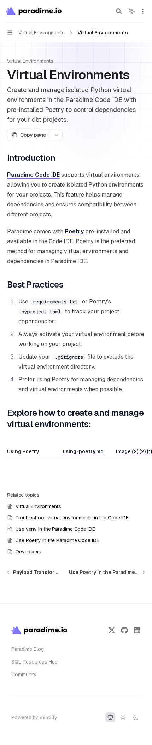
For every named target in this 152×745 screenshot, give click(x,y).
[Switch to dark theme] (136, 717)
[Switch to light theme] (123, 717)
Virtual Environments (30, 61)
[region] (76, 450)
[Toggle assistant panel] (132, 11)
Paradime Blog (27, 649)
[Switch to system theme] (110, 717)
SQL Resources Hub (34, 662)
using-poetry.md (83, 451)
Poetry (74, 231)
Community (24, 674)
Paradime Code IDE (33, 174)
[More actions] (142, 11)
